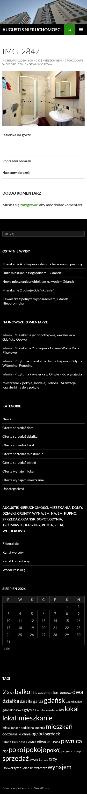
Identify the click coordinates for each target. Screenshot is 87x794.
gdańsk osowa (12, 710)
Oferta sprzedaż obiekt (19, 462)
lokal (72, 708)
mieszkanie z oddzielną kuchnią (23, 728)
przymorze (68, 751)
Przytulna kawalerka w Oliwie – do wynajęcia (48, 374)
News (6, 419)
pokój (54, 750)
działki (26, 701)
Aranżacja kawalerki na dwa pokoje (39, 385)
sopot (79, 751)
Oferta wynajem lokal (18, 471)
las (61, 709)
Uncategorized (13, 489)
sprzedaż (15, 758)
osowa (53, 741)
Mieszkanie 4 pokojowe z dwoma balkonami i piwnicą (42, 264)
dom (55, 692)
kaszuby (40, 710)
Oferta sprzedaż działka (19, 436)
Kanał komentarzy (16, 561)
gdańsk (54, 700)
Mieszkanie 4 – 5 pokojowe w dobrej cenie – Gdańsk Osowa (42, 62)
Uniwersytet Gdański (18, 768)
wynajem (60, 766)
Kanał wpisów (13, 552)
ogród (37, 733)
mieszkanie (35, 717)
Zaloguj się (10, 544)
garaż (38, 701)
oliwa (41, 741)
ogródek (52, 733)
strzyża (33, 759)
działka (10, 700)
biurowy (46, 693)
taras (43, 759)
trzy (53, 759)
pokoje (36, 749)
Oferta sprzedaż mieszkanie (22, 454)
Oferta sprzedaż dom (18, 428)
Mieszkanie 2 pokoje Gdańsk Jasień (28, 290)
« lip (7, 649)
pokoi (17, 749)
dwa (77, 691)
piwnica (71, 741)
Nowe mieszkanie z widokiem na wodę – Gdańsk (38, 281)
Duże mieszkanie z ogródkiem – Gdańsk (31, 273)
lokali (10, 718)
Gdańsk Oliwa (74, 701)
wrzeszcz (40, 768)
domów (66, 693)
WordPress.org (13, 570)
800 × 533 (34, 60)
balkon (24, 691)
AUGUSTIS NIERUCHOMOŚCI (32, 29)
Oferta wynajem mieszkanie (23, 480)
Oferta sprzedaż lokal (18, 445)
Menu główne (81, 29)
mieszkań (59, 726)
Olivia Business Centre (19, 742)
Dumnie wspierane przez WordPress (25, 788)
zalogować (29, 204)
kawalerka (52, 710)
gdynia (29, 710)
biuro (38, 693)
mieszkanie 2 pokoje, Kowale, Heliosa (30, 383)
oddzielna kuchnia (16, 734)
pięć (5, 751)
